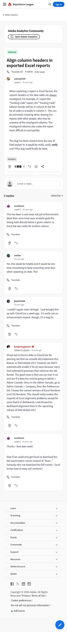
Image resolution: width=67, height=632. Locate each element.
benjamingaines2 (22, 346)
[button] (17, 72)
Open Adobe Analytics (26, 36)
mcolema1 (19, 205)
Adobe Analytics (11, 15)
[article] (33, 225)
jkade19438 (19, 301)
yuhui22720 (19, 78)
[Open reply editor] (33, 183)
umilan (17, 255)
